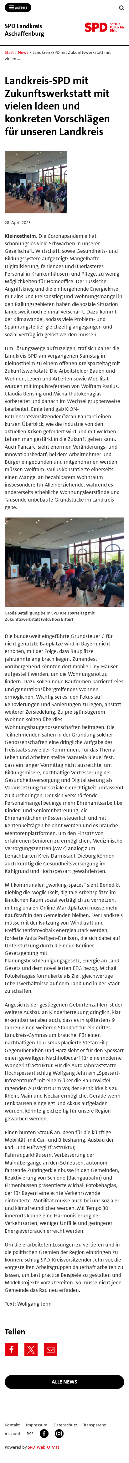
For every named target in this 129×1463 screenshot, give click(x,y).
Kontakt (12, 1425)
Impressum (36, 1425)
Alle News (64, 1381)
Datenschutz (65, 1425)
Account (12, 1433)
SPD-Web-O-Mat (43, 1447)
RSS (30, 1433)
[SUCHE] (122, 8)
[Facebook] (11, 1349)
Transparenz (94, 1425)
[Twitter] (31, 1349)
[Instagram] (59, 1433)
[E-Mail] (50, 1349)
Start (9, 52)
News (23, 52)
